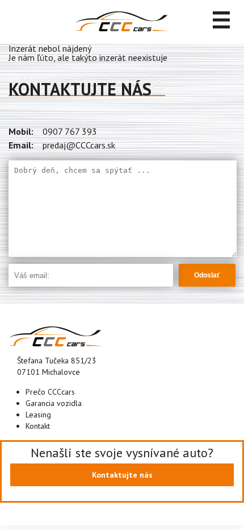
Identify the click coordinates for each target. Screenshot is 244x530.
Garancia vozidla (54, 403)
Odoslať (207, 275)
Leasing (38, 414)
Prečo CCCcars (50, 392)
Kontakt (38, 426)
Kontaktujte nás (122, 475)
